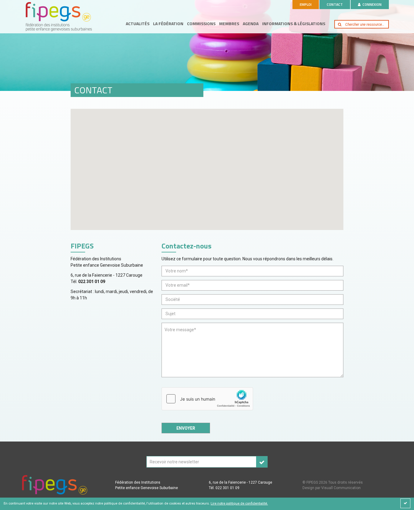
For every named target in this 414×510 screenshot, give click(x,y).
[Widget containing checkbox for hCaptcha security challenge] (207, 398)
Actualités (137, 23)
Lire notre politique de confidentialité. (239, 503)
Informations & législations (293, 23)
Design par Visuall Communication (331, 488)
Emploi (306, 4)
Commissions (201, 23)
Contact (335, 4)
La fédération (168, 23)
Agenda (251, 23)
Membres (229, 23)
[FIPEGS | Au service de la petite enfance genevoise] (58, 16)
